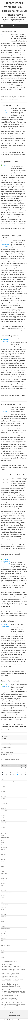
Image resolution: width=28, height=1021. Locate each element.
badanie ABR (16, 97)
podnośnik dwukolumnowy (7, 613)
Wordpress (20, 1019)
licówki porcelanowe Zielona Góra (8, 546)
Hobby (2, 866)
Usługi (7, 96)
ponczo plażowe (15, 980)
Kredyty (2, 875)
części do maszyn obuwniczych (18, 395)
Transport (3, 933)
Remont (2, 919)
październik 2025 (4, 808)
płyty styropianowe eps (5, 986)
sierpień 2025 (3, 813)
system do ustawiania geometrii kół (17, 615)
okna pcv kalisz (13, 154)
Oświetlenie (3, 907)
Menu (14, 25)
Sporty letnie (3, 926)
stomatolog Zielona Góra (19, 548)
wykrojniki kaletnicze (11, 398)
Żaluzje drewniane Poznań (10, 162)
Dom (2, 851)
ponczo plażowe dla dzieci (6, 982)
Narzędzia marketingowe (6, 892)
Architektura (3, 842)
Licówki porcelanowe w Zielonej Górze (14, 475)
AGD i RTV (3, 835)
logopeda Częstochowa (13, 99)
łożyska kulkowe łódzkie (5, 1005)
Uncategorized (9, 228)
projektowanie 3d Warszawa (11, 727)
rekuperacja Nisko (12, 988)
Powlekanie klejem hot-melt (10, 336)
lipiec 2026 (3, 786)
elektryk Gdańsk (15, 326)
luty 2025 (3, 827)
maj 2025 (3, 820)
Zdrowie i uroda (4, 955)
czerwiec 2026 (4, 789)
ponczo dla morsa (20, 979)
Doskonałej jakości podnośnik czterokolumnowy (11, 555)
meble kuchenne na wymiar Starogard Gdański (10, 973)
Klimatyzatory (4, 873)
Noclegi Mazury (14, 976)
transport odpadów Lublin (6, 996)
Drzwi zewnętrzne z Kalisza (10, 105)
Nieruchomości (4, 895)
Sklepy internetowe (5, 923)
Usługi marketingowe (5, 947)
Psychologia (3, 916)
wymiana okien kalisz (8, 156)
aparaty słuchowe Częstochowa (18, 96)
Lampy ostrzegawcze (5, 756)
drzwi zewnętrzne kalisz (13, 969)
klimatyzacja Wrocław (16, 465)
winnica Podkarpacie (11, 673)
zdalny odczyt (3, 1004)
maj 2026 (3, 791)
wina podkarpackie (16, 671)
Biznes (2, 844)
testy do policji (4, 995)
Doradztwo (3, 854)
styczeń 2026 (3, 801)
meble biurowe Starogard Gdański (18, 971)
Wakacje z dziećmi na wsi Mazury (7, 999)
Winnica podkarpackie (8, 621)
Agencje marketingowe (6, 837)
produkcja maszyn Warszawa (12, 726)
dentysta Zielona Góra (20, 544)
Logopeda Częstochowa (9, 31)
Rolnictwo (3, 921)
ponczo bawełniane (12, 979)
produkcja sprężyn (10, 984)
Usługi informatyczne (5, 945)
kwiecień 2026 (4, 793)
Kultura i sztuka (4, 878)
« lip (13, 781)
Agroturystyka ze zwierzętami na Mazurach (9, 961)
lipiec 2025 (3, 815)
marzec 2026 (3, 796)
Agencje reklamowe (5, 840)
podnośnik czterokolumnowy (18, 611)
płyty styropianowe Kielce (15, 986)
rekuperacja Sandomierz (21, 988)
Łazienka (3, 883)
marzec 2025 (3, 825)
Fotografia (3, 863)
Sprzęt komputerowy (5, 928)
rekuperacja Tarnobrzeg (5, 989)
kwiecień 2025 (4, 822)
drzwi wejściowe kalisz (16, 152)
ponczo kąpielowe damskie (6, 980)
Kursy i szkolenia (4, 880)
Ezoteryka (3, 859)
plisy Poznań (18, 228)
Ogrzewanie (3, 899)
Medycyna (3, 887)
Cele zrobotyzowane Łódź (10, 681)
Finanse (2, 861)
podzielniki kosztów (5, 979)
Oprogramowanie (4, 904)
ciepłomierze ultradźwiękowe (6, 964)
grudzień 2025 (4, 803)
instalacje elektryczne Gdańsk (13, 328)
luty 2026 (3, 798)
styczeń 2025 (3, 829)
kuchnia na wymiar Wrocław (6, 971)
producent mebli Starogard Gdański (18, 982)
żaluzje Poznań (13, 230)
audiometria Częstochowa (7, 97)
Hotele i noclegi (4, 868)
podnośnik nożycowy (18, 613)
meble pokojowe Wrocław (6, 976)
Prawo (2, 911)
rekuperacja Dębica (5, 988)
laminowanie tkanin (13, 396)
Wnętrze (2, 950)
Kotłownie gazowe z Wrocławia (11, 404)
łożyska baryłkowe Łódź (11, 1004)
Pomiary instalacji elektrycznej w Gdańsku (10, 759)
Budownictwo (4, 847)
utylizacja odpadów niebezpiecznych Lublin (9, 998)
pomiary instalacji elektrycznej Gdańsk (17, 330)
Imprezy (2, 871)
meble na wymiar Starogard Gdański (8, 974)
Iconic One (6, 1019)
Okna (7, 152)
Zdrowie (2, 952)
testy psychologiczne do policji (12, 995)
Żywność (2, 957)
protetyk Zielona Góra (9, 548)
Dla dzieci (3, 849)
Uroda (2, 940)
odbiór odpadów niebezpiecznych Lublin (8, 977)
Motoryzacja (3, 890)
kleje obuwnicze (4, 396)
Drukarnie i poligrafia (5, 856)
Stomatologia (9, 544)
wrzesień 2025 (4, 810)
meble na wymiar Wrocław (20, 974)
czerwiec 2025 (4, 817)
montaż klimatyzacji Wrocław (11, 467)
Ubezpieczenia (4, 935)
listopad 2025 (4, 805)
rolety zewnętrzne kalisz (13, 992)
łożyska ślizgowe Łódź (5, 1007)
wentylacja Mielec (17, 999)
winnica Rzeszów (5, 675)
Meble (2, 885)
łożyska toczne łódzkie (15, 1005)
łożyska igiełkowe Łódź (20, 1004)
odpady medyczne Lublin (21, 977)
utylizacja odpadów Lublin (16, 996)
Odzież (2, 897)
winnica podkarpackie (21, 673)
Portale (2, 909)
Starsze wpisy (5, 738)
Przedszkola (3, 914)
